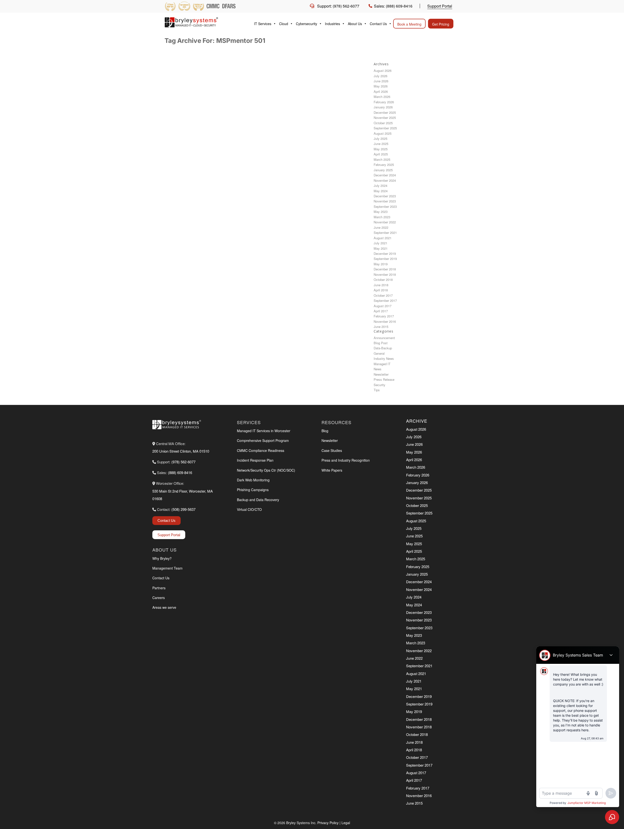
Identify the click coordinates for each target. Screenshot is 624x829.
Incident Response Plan (255, 460)
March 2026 (382, 96)
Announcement (384, 337)
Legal (345, 822)
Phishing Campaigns (253, 489)
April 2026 (381, 91)
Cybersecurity (306, 23)
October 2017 (383, 295)
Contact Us (378, 23)
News (377, 369)
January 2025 (383, 170)
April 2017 (381, 311)
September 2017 (385, 300)
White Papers (332, 470)
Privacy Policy (328, 822)
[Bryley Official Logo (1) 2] (201, 22)
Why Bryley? (162, 558)
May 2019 (381, 264)
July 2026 (380, 76)
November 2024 (385, 180)
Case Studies (332, 450)
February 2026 (384, 102)
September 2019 (385, 258)
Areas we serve (164, 607)
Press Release (384, 379)
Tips (377, 390)
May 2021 (381, 248)
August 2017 (382, 306)
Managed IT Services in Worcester (263, 430)
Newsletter (381, 374)
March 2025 (382, 159)
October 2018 (383, 279)
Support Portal (439, 6)
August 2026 (382, 70)
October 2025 (383, 123)
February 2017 (384, 316)
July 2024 (380, 185)
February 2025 (384, 164)
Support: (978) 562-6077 (338, 6)
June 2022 (381, 227)
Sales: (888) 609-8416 (393, 6)
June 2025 (381, 143)
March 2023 (382, 217)
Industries (332, 23)
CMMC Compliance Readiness (260, 450)
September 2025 (385, 128)
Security (379, 384)
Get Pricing (440, 24)
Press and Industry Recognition (346, 460)
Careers (158, 597)
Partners (159, 587)
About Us (355, 23)
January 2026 (383, 107)
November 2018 (385, 274)
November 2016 (385, 321)
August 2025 (382, 133)
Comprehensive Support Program (263, 440)
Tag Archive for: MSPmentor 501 (215, 40)
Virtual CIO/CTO (249, 509)
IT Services (262, 23)
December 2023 (385, 196)
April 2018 (381, 290)
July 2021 (380, 243)
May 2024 (381, 191)
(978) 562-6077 (183, 461)
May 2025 (381, 149)
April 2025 (381, 154)
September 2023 (385, 206)
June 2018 (381, 285)
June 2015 (381, 326)
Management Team (167, 568)
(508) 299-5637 (183, 509)
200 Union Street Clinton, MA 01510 (180, 451)
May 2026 (381, 86)
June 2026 (381, 81)
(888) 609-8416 (180, 472)
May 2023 (381, 211)
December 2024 (385, 175)
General (379, 353)
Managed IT (382, 364)
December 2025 (385, 112)
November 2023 (385, 201)
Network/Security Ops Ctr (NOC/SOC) (266, 470)
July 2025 (380, 138)
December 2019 (385, 253)
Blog (325, 430)
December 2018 (385, 269)
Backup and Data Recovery (258, 499)
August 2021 (382, 238)
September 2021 (385, 232)
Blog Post (381, 343)
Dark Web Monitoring (253, 479)
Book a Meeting (409, 24)
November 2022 (385, 222)
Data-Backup (383, 348)
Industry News (384, 358)
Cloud (283, 23)
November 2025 (385, 117)
